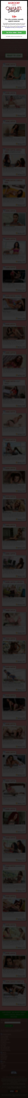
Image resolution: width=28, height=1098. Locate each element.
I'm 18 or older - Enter (14, 32)
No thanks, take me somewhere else (14, 36)
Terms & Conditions (21, 26)
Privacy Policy (20, 27)
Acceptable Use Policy (10, 27)
